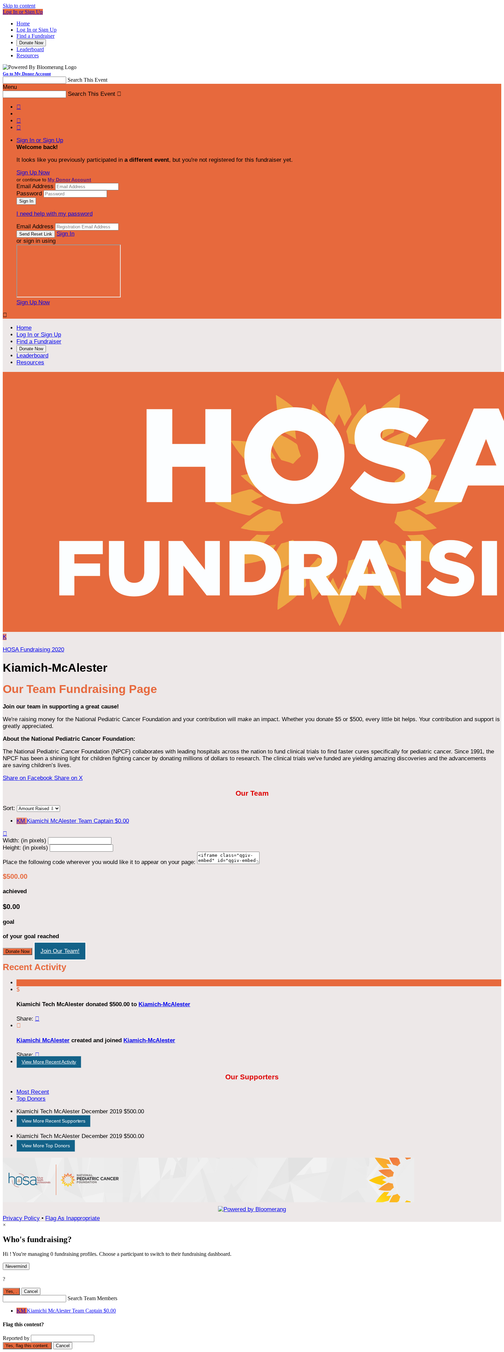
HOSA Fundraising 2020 (33, 649)
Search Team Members (92, 1298)
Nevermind (16, 1266)
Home (23, 23)
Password (29, 193)
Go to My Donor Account (27, 73)
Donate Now (31, 42)
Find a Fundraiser (35, 36)
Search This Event (87, 80)
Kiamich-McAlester (164, 1004)
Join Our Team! (60, 951)
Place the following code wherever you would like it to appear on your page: (99, 862)
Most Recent (32, 1092)
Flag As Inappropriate (72, 1218)
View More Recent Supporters (53, 1121)
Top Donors (31, 1098)
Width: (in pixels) (24, 840)
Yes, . (11, 1291)
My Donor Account (69, 179)
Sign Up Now (33, 172)
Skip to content (19, 6)
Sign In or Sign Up (39, 140)
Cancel (31, 1291)
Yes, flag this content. (27, 1345)
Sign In (65, 233)
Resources (27, 55)
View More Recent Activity (49, 1062)
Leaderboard (30, 49)
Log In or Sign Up (23, 12)
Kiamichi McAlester (43, 1040)
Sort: (9, 808)
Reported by (16, 1338)
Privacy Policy (21, 1218)
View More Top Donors (46, 1145)
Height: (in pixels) (25, 847)
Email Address (34, 186)
